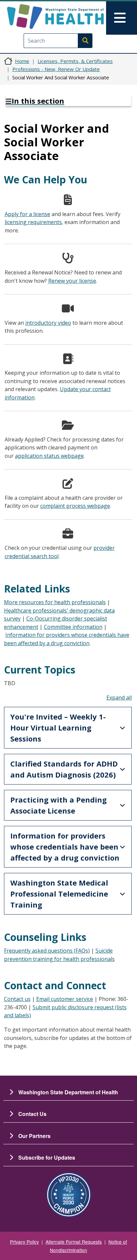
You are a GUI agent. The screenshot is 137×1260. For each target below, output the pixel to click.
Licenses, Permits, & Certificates (75, 61)
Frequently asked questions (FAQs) (47, 950)
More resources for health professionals (55, 602)
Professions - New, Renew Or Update (56, 69)
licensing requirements (33, 222)
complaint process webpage (75, 505)
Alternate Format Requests (74, 1241)
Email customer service (64, 999)
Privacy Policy (24, 1241)
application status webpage (49, 455)
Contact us (17, 999)
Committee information (73, 627)
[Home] (55, 16)
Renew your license (72, 280)
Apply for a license (27, 214)
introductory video (48, 322)
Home (22, 61)
